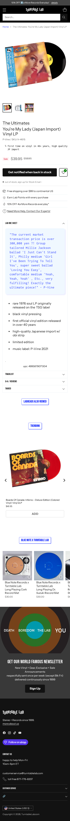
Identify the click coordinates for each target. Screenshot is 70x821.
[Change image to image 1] (7, 107)
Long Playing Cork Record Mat (16, 591)
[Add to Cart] (29, 577)
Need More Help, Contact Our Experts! (28, 211)
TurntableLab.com (30, 814)
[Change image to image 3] (29, 107)
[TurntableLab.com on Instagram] (9, 733)
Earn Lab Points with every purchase (27, 197)
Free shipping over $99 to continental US (30, 191)
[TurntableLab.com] (35, 9)
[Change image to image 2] (18, 107)
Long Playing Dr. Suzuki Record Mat (47, 591)
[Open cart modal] (64, 9)
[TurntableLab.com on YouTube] (20, 733)
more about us (11, 723)
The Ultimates (16, 123)
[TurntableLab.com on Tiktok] (15, 733)
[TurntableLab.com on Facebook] (4, 733)
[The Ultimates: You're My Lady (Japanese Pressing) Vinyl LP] (35, 66)
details (54, 2)
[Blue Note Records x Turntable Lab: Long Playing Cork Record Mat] (17, 565)
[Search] (63, 17)
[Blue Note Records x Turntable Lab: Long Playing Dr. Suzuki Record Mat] (48, 565)
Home (6, 26)
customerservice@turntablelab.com (23, 773)
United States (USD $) (18, 808)
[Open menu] (4, 9)
